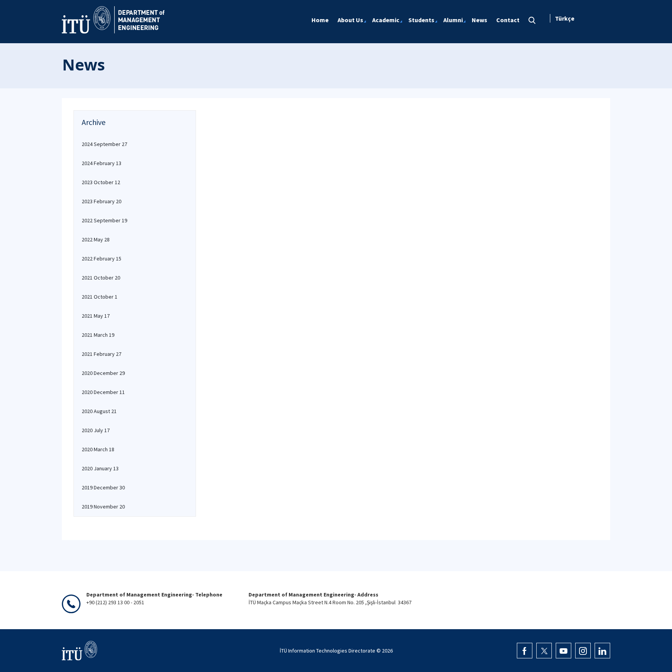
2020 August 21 (99, 411)
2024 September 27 (104, 144)
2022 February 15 (101, 258)
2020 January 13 (100, 468)
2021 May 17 (96, 315)
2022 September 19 (104, 220)
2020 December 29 (103, 372)
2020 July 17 (96, 430)
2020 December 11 (103, 392)
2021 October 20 (101, 277)
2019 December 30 (103, 487)
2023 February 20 (101, 201)
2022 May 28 (96, 239)
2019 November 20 (103, 506)
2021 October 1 (99, 296)
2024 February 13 (101, 163)
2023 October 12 (101, 182)
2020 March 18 (98, 449)
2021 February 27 (101, 353)
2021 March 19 (98, 334)
